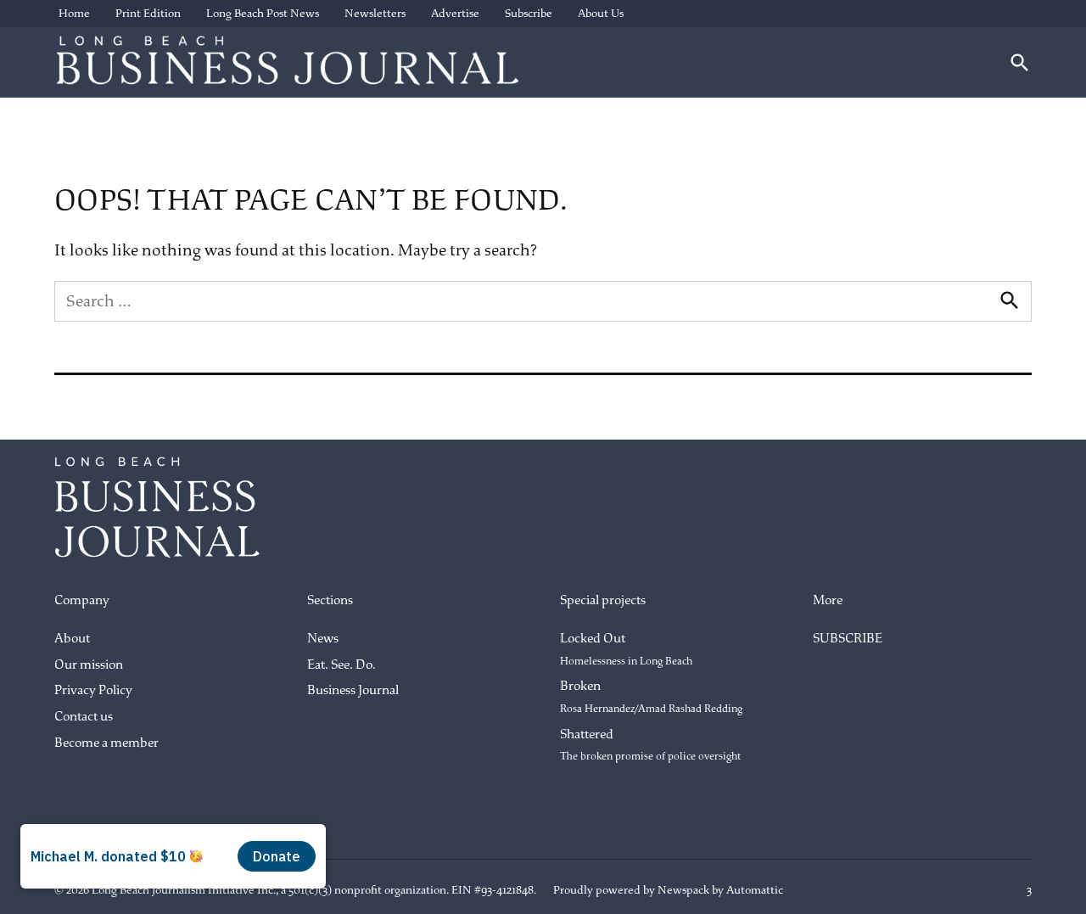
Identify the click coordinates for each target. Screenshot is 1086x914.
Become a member (106, 743)
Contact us (83, 717)
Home (74, 13)
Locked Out (626, 649)
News (323, 639)
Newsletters (375, 13)
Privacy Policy (93, 690)
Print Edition (148, 13)
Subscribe (528, 13)
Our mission (88, 665)
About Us (601, 13)
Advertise (455, 13)
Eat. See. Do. (341, 665)
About (72, 639)
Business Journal (353, 690)
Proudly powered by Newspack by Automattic (668, 890)
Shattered (650, 745)
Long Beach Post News (262, 13)
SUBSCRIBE (847, 639)
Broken (651, 696)
